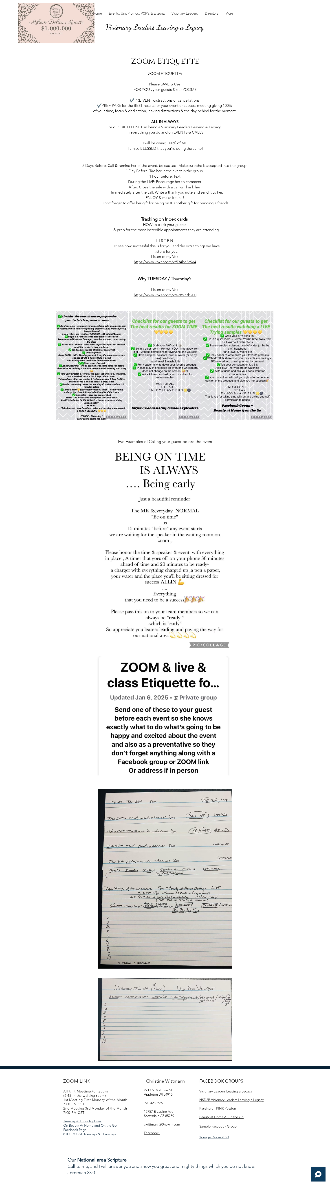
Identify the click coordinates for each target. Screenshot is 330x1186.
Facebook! (152, 1133)
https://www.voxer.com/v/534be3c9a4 (165, 262)
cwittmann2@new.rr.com (162, 1124)
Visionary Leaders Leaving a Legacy (155, 27)
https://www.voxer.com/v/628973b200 (165, 295)
